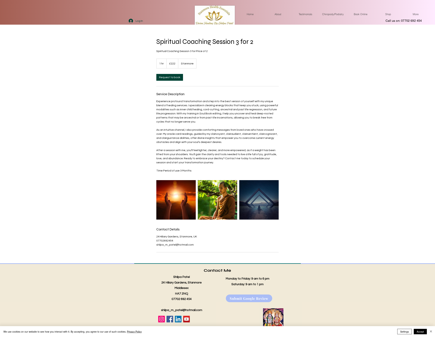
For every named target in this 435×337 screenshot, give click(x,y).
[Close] (431, 331)
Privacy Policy (134, 331)
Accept (420, 331)
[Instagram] (161, 319)
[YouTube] (186, 319)
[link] (169, 77)
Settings (404, 331)
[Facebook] (170, 319)
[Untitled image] (176, 200)
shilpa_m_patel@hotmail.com (181, 310)
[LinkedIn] (178, 319)
